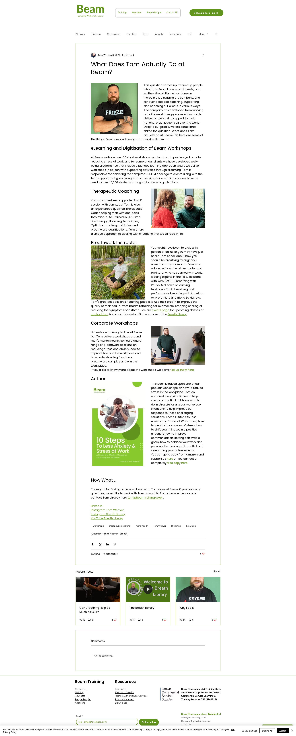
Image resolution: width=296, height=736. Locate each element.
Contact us (80, 688)
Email (79, 716)
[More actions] (203, 55)
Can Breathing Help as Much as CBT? (94, 610)
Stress (146, 33)
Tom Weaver (159, 526)
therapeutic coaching (119, 526)
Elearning (191, 526)
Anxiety (159, 33)
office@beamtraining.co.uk (193, 717)
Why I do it (186, 608)
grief (190, 33)
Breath (123, 533)
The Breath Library (142, 608)
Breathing (176, 526)
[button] (216, 34)
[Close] (292, 731)
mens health (142, 526)
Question (131, 33)
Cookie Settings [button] (249, 730)
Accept (282, 730)
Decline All (267, 730)
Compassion (113, 33)
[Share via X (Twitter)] (100, 544)
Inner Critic (175, 33)
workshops (98, 526)
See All (217, 571)
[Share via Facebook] (92, 544)
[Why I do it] (198, 589)
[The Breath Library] (148, 589)
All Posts (80, 33)
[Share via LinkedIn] (107, 544)
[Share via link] (115, 544)
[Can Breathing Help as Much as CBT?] (98, 589)
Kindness (96, 33)
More (201, 33)
